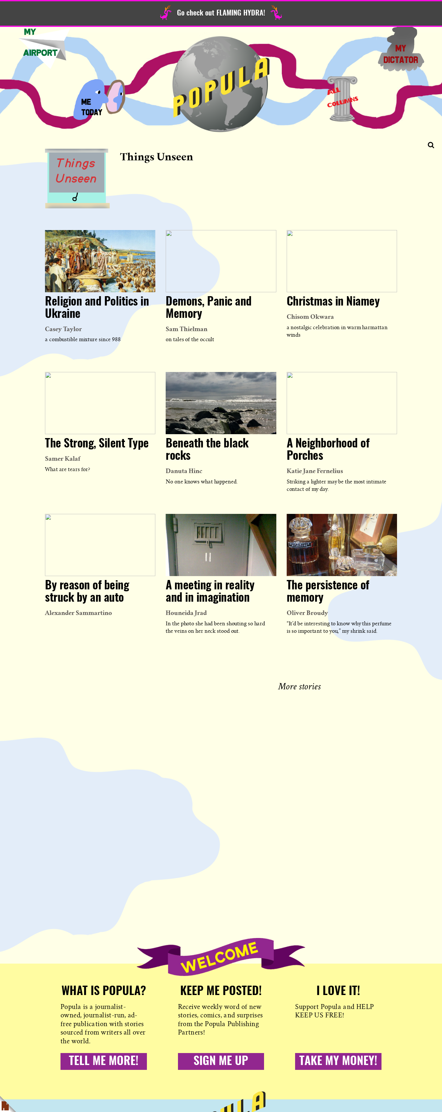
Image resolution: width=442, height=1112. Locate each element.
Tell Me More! (103, 1061)
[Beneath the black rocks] (221, 403)
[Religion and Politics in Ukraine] (100, 261)
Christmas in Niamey (333, 302)
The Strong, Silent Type (97, 444)
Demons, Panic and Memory (209, 308)
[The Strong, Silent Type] (100, 403)
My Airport (44, 48)
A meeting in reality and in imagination (210, 592)
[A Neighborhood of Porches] (342, 403)
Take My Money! (338, 1061)
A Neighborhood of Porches (328, 450)
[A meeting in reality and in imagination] (221, 545)
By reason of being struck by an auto (87, 592)
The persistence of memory (328, 592)
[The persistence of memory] (342, 545)
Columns (343, 99)
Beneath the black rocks (207, 450)
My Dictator (401, 48)
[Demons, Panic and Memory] (221, 261)
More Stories (300, 685)
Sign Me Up (220, 1061)
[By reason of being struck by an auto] (100, 545)
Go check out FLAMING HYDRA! (221, 13)
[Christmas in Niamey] (342, 261)
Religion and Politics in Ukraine (97, 308)
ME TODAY (99, 99)
